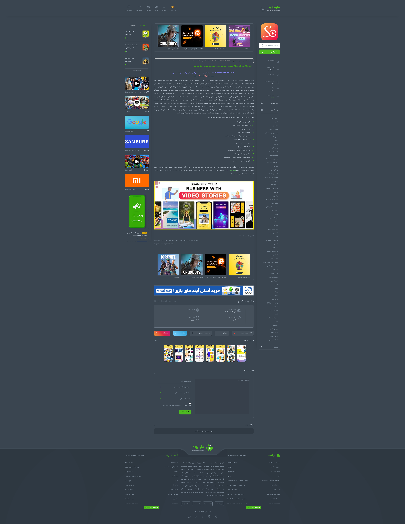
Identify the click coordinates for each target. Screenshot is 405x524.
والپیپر (276, 314)
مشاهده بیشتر (255, 507)
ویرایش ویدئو (274, 336)
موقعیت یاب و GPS (272, 303)
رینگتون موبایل (274, 203)
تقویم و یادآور (274, 181)
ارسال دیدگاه (185, 412)
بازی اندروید (219, 504)
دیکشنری (275, 196)
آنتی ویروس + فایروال (271, 133)
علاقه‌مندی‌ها (139, 11)
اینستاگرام (165, 333)
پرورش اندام (274, 170)
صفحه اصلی (249, 61)
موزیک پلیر (275, 299)
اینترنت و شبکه (274, 155)
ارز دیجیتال (275, 148)
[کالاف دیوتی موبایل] (168, 36)
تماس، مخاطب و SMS (271, 188)
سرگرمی (276, 214)
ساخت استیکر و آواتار (272, 207)
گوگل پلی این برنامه (246, 333)
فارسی (276, 236)
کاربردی (272, 97)
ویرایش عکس (274, 329)
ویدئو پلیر (275, 325)
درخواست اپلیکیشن (204, 333)
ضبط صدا (275, 225)
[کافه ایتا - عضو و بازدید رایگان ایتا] (192, 36)
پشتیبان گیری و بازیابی (271, 177)
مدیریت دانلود (274, 273)
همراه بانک (275, 307)
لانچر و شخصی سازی (272, 259)
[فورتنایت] (168, 264)
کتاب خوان (275, 247)
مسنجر (276, 296)
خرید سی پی (173, 11)
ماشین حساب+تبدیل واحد (270, 262)
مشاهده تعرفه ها (142, 239)
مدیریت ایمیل (274, 270)
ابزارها (276, 140)
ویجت (276, 321)
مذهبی (276, 288)
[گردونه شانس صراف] (215, 36)
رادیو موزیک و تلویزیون (271, 199)
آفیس (276, 122)
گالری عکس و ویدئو (272, 251)
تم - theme (274, 185)
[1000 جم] (239, 36)
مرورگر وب (275, 292)
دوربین (276, 192)
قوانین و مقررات (186, 405)
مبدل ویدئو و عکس (272, 266)
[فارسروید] (202, 448)
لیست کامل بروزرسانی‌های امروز (237, 455)
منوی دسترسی (129, 11)
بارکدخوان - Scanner (272, 159)
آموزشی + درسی (273, 129)
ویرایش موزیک (274, 332)
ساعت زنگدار (274, 211)
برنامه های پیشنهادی (272, 163)
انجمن (156, 11)
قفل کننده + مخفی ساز (271, 240)
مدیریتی (276, 284)
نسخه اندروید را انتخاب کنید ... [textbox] (182, 393)
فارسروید (251, 174)
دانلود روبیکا (185, 504)
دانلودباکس (274, 52)
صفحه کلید (275, 222)
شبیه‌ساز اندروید (273, 218)
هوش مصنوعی (274, 310)
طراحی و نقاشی (273, 233)
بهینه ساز (275, 166)
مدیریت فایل (274, 281)
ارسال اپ (149, 11)
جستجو (163, 11)
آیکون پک (275, 137)
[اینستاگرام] (189, 516)
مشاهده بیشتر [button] (137, 70)
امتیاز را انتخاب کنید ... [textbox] (184, 399)
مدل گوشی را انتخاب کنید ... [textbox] (182, 387)
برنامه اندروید (241, 61)
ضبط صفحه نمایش (273, 229)
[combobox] (174, 387)
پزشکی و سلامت (273, 174)
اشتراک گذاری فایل (272, 151)
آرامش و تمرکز (274, 118)
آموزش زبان (275, 126)
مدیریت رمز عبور (273, 277)
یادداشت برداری (273, 340)
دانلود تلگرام (196, 504)
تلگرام (183, 333)
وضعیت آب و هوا (273, 318)
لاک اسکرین (274, 255)
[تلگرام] (216, 516)
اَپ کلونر (276, 144)
